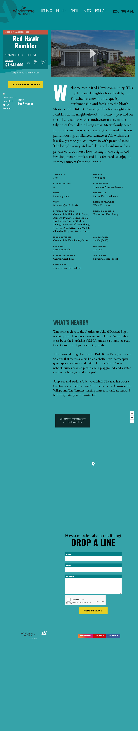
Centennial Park (90, 354)
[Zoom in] (132, 413)
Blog (87, 7)
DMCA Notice (33, 638)
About (75, 7)
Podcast (101, 7)
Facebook (113, 636)
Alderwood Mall (92, 381)
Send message (93, 611)
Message (70, 576)
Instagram (85, 636)
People (61, 7)
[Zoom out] (132, 417)
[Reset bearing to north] (132, 421)
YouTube (99, 636)
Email (68, 565)
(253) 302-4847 (124, 11)
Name (68, 554)
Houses (46, 7)
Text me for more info (25, 84)
